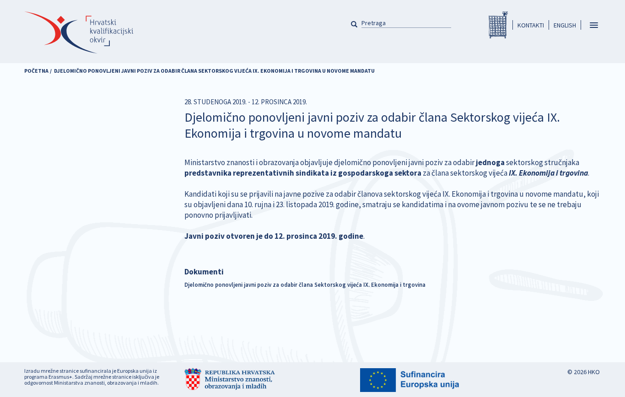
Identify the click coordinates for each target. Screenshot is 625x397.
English (565, 25)
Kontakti (530, 25)
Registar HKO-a (498, 24)
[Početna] (78, 32)
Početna (36, 70)
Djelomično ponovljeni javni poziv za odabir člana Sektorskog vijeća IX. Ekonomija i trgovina (305, 284)
